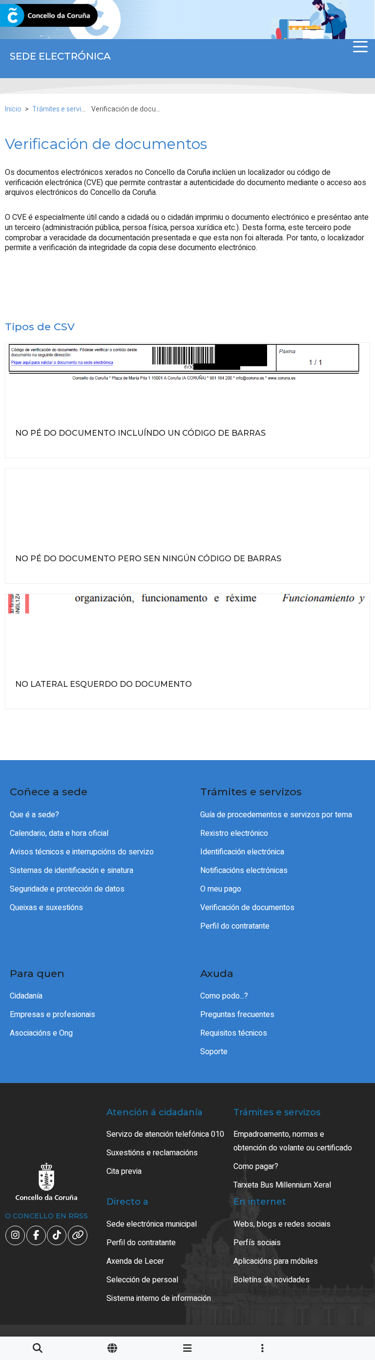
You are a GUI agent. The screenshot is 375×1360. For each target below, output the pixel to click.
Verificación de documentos (247, 908)
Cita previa (124, 1171)
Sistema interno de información (158, 1298)
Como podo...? (224, 996)
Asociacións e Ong (41, 1033)
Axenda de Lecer (135, 1261)
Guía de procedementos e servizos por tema (276, 815)
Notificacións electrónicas (244, 870)
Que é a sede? (34, 815)
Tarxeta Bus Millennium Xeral (282, 1185)
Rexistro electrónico (234, 833)
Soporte (214, 1052)
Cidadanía (26, 996)
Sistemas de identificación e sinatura (71, 870)
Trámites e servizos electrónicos (82, 109)
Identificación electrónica (242, 852)
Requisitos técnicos (233, 1033)
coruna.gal (30, 16)
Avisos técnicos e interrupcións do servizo (82, 852)
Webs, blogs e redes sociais (282, 1224)
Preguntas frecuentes (237, 1014)
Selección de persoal (142, 1280)
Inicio (13, 109)
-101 (343, 1273)
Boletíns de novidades (271, 1280)
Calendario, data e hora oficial (59, 833)
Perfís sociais (257, 1243)
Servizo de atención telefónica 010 (165, 1134)
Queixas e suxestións (46, 908)
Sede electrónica (60, 56)
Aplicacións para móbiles (275, 1261)
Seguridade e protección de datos (67, 889)
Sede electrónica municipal (151, 1224)
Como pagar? (255, 1166)
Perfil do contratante (235, 926)
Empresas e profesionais (52, 1014)
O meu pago (220, 889)
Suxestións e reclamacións (152, 1153)
